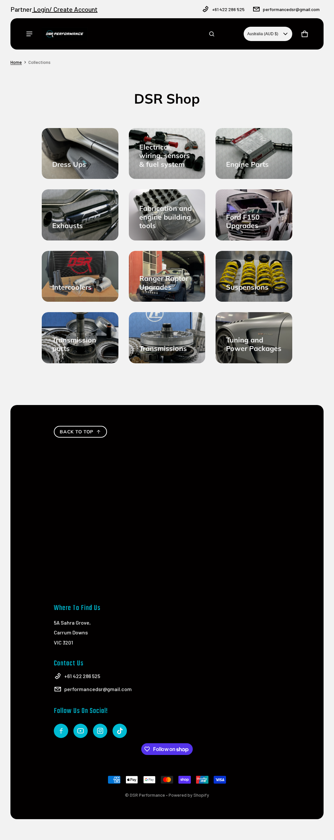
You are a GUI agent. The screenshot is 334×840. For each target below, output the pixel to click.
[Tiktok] (120, 731)
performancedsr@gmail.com (291, 9)
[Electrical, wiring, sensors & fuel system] (167, 153)
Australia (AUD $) (262, 34)
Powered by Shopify (189, 795)
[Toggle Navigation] (29, 34)
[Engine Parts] (254, 153)
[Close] (304, 25)
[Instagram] (100, 731)
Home (16, 62)
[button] (212, 34)
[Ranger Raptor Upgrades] (167, 276)
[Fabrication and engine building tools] (167, 214)
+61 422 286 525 (228, 9)
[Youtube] (80, 731)
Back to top (76, 432)
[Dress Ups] (80, 153)
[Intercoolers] (80, 276)
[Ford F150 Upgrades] (254, 214)
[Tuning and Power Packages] (254, 337)
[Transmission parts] (80, 337)
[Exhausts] (80, 214)
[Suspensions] (254, 276)
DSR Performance (147, 795)
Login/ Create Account (65, 9)
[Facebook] (61, 731)
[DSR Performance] (64, 33)
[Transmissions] (167, 337)
